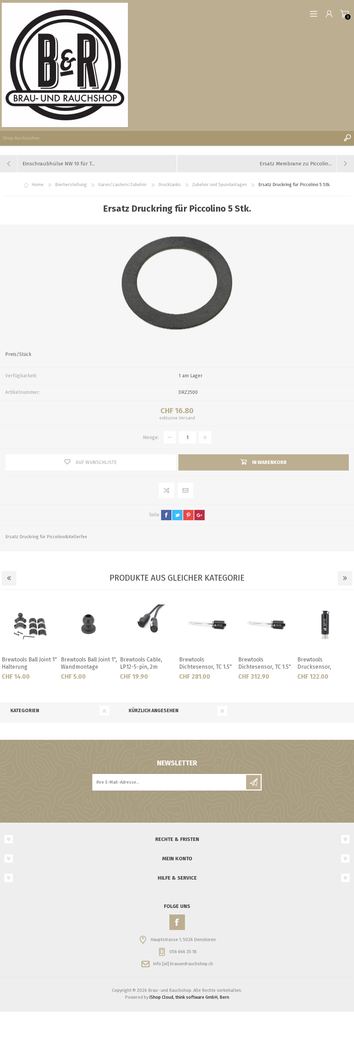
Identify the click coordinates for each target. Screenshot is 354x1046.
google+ (199, 515)
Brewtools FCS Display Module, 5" (89, 663)
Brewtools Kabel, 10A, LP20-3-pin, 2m (265, 663)
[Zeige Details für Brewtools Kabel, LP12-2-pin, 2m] (325, 625)
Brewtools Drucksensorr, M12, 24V (26, 666)
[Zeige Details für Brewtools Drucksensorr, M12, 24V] (30, 625)
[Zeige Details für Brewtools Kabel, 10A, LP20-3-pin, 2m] (266, 625)
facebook (166, 515)
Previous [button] (9, 578)
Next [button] (345, 578)
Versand (187, 417)
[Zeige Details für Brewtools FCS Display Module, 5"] (89, 625)
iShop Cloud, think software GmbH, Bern (189, 997)
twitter (177, 515)
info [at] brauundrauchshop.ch (183, 963)
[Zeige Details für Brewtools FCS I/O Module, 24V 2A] (148, 625)
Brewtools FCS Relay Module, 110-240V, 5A (205, 663)
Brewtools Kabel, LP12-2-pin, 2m (318, 663)
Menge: (151, 437)
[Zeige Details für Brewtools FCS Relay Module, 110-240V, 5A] (207, 625)
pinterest (188, 515)
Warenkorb (344, 13)
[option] (29, 641)
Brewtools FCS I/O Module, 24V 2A (142, 663)
